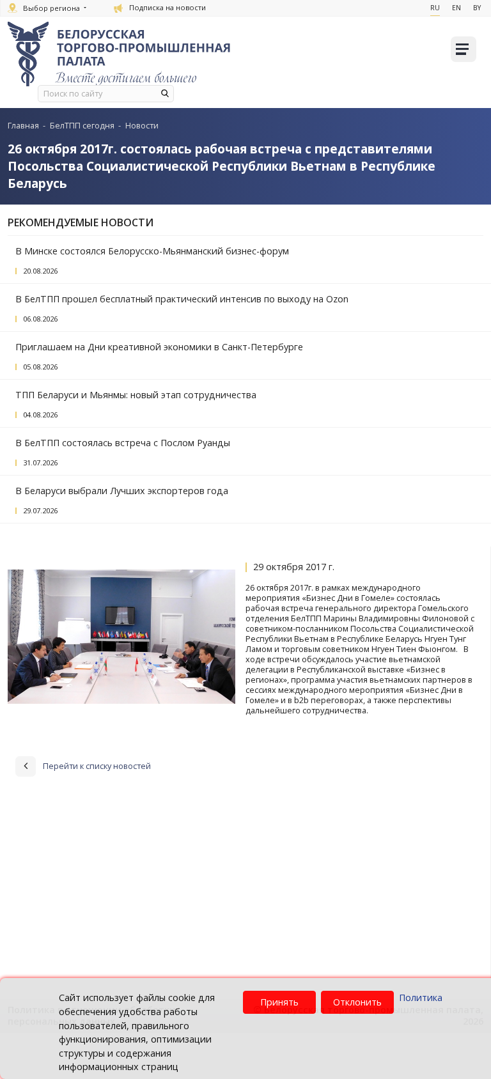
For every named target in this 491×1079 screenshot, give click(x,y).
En (456, 7)
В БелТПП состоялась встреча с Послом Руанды (122, 443)
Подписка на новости (167, 7)
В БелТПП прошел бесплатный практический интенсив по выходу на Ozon (181, 299)
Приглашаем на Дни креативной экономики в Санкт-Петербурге (159, 347)
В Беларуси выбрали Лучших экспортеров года (121, 491)
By (477, 7)
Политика (420, 997)
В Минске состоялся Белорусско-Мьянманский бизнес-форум (152, 251)
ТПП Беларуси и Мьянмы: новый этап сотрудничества (135, 395)
